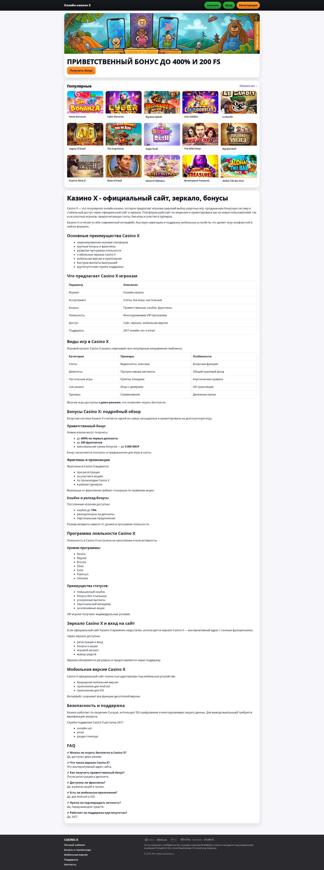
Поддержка (71, 859)
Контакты (70, 864)
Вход (228, 5)
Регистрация (248, 5)
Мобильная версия (76, 854)
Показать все (248, 85)
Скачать (213, 5)
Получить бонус (81, 70)
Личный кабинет (74, 844)
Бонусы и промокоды (77, 849)
